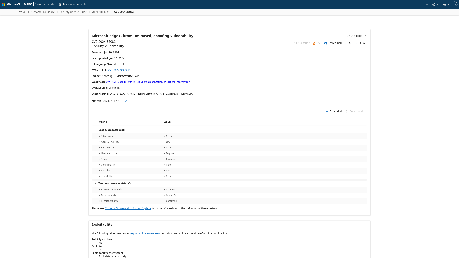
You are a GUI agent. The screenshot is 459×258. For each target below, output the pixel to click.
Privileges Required (110, 147)
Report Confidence (110, 200)
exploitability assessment (145, 233)
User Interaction (109, 153)
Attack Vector (107, 136)
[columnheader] (130, 122)
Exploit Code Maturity (111, 189)
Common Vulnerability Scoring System (128, 208)
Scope (104, 159)
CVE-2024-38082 (119, 70)
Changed (170, 159)
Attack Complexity (110, 141)
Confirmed (171, 200)
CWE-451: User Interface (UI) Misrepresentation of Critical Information (148, 81)
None (168, 147)
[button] (163, 122)
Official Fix (171, 195)
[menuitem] (28, 4)
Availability (106, 176)
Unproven (171, 189)
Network (170, 136)
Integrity (105, 170)
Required (170, 153)
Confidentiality (108, 164)
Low (168, 141)
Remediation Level (110, 195)
